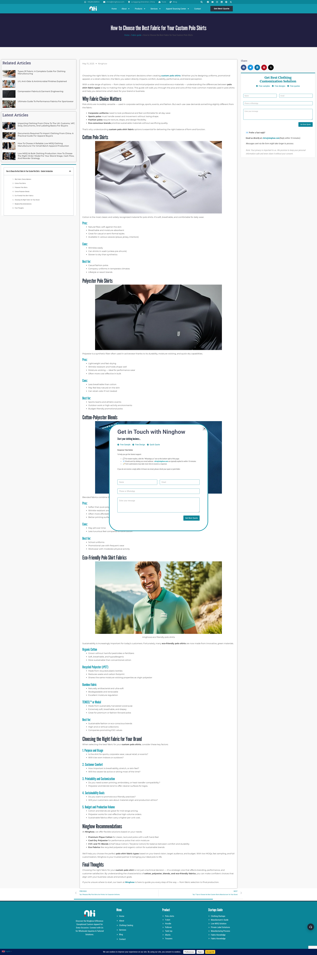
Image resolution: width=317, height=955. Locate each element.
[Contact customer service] (310, 927)
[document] (158, 477)
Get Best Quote (191, 518)
